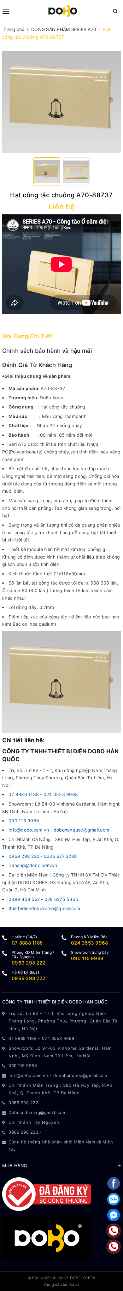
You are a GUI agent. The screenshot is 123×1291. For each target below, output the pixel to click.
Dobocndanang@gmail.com (37, 1112)
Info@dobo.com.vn (29, 829)
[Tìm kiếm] (115, 11)
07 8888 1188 (24, 794)
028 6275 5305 (61, 899)
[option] (61, 102)
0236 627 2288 (60, 856)
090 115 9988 (24, 820)
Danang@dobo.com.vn (33, 865)
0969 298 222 (24, 856)
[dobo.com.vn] (62, 11)
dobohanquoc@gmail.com (81, 829)
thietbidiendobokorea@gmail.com (44, 908)
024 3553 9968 (61, 794)
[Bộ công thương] (46, 1193)
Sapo (74, 1284)
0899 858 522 (24, 899)
